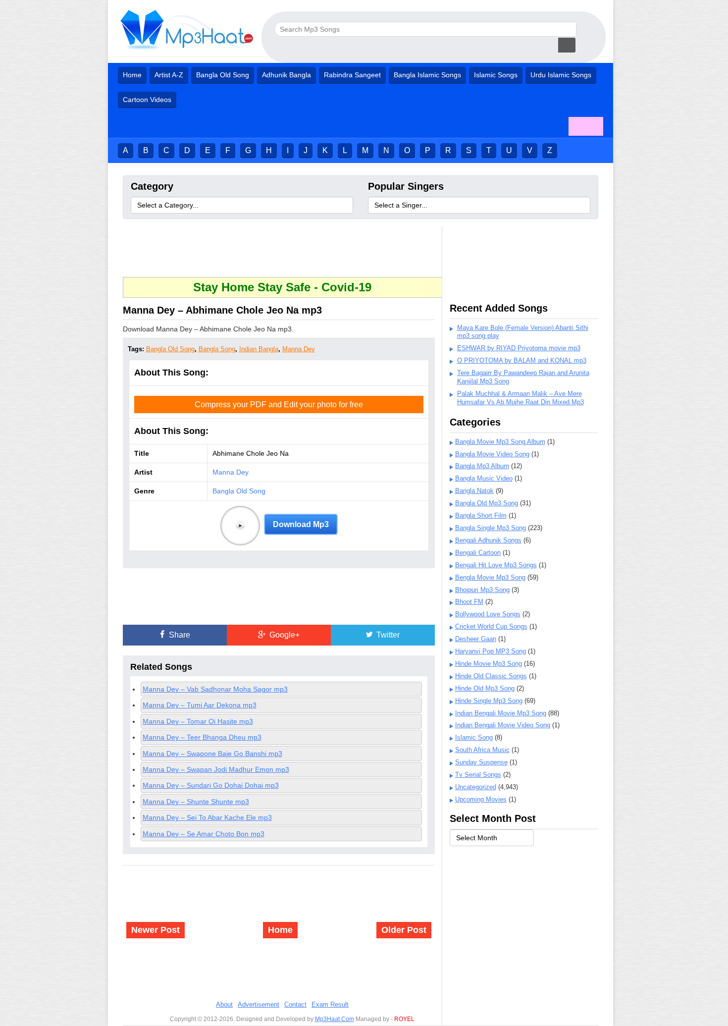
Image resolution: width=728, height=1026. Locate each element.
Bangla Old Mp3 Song (486, 503)
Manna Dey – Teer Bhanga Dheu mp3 (202, 737)
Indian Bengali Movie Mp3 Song (500, 713)
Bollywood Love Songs (487, 614)
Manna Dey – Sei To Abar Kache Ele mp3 (207, 817)
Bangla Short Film (481, 515)
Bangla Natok (474, 490)
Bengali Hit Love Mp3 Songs (496, 565)
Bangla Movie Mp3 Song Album (500, 441)
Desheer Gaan (475, 639)
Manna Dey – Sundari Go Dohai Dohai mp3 (211, 785)
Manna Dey (298, 349)
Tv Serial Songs (478, 774)
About (224, 1004)
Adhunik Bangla (286, 75)
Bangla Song (217, 349)
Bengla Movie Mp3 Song (490, 577)
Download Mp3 (301, 524)
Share (178, 635)
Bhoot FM (469, 601)
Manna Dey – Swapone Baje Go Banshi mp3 (212, 753)
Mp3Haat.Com (334, 1019)
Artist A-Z (169, 75)
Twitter (387, 635)
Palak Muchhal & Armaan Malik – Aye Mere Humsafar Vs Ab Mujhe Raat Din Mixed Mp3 (520, 398)
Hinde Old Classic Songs (491, 676)
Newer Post (155, 930)
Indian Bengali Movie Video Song (502, 725)
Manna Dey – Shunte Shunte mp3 (196, 802)
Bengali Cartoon (478, 552)
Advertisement (258, 1004)
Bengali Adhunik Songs (488, 540)
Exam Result (330, 1004)
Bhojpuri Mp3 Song (482, 590)
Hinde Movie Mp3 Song (488, 663)
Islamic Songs (496, 75)
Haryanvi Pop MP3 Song (490, 651)
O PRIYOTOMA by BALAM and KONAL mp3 (521, 360)
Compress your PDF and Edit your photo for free (279, 404)
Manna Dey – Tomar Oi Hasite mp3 (198, 721)
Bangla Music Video (484, 478)
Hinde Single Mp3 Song (488, 700)
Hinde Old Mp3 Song (485, 688)
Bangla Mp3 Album (482, 466)
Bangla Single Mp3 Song (490, 528)
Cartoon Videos (147, 100)
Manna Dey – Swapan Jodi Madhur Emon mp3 (216, 769)
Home (132, 75)
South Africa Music (482, 750)
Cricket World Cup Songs (491, 626)
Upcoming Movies (481, 799)
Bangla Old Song (222, 75)
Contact (295, 1004)
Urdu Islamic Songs (560, 75)
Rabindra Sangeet (352, 75)
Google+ (283, 635)
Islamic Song (474, 737)
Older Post (403, 930)
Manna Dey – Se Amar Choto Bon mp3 (203, 834)
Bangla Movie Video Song (492, 454)
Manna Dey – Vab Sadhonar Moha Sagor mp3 (215, 689)
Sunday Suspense (481, 762)
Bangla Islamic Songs (427, 75)
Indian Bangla (258, 349)
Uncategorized (475, 787)
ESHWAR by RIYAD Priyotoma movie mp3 (518, 348)
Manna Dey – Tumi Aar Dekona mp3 (200, 705)
